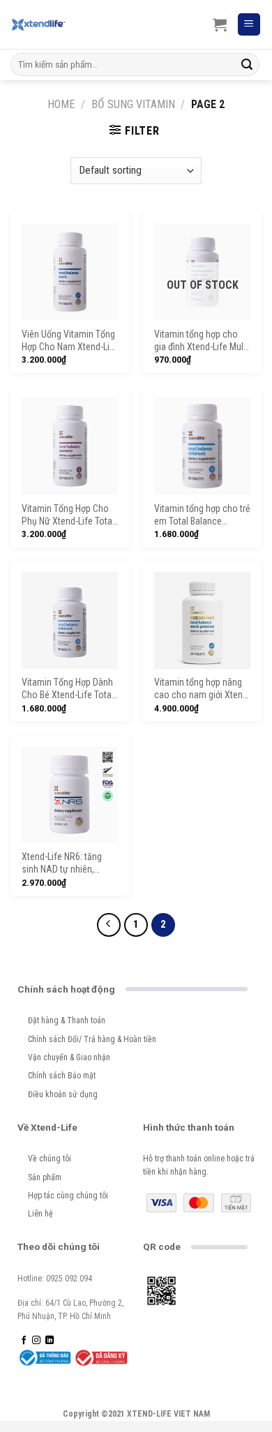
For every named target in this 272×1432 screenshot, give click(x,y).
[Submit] (247, 65)
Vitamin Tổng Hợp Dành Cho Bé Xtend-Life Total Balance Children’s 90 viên (68, 689)
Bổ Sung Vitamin (133, 104)
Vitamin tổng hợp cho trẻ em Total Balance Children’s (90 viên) (202, 516)
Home (61, 104)
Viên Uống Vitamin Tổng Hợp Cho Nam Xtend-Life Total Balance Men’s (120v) (70, 341)
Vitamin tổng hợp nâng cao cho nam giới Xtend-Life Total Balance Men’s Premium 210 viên (202, 689)
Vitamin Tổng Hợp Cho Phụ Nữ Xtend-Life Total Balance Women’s (68, 516)
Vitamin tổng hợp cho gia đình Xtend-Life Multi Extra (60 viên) (201, 341)
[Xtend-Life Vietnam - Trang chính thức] (38, 24)
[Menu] (249, 24)
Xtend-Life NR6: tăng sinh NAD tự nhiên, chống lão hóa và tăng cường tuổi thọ (65, 864)
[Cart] (220, 24)
